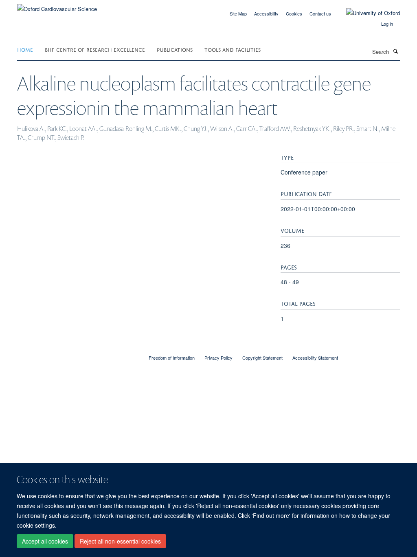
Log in (387, 23)
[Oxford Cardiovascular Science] (57, 6)
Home (25, 49)
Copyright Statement (262, 357)
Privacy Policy (218, 357)
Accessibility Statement (315, 357)
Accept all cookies (45, 541)
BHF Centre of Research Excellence (95, 49)
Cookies (294, 13)
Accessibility (266, 13)
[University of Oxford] (367, 13)
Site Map (238, 13)
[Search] (395, 50)
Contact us (320, 13)
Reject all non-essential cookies (120, 541)
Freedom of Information (172, 357)
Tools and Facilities (232, 49)
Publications (175, 49)
